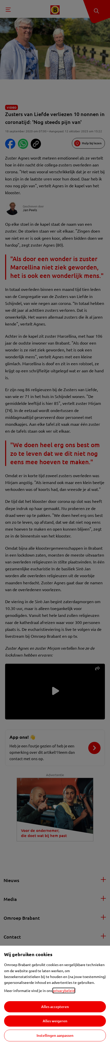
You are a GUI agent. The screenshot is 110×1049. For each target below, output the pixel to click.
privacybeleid (64, 990)
